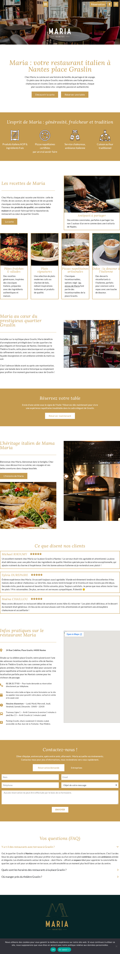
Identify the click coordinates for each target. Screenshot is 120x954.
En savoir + (64, 949)
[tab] (48, 767)
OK (53, 949)
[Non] (116, 946)
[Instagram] (115, 4)
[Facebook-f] (109, 4)
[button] (45, 4)
